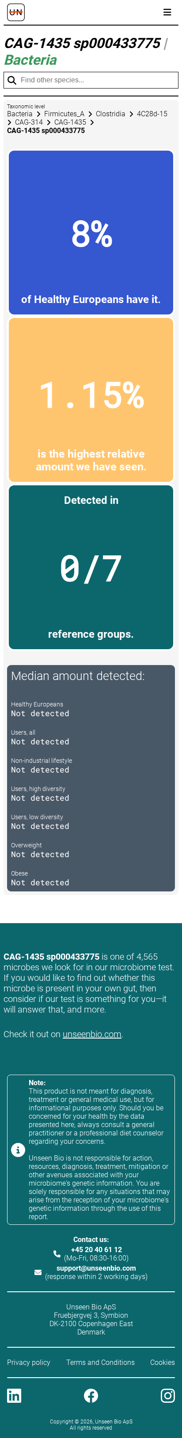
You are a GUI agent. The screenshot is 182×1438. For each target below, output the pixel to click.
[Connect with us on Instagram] (168, 1397)
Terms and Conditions (100, 1362)
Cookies (162, 1362)
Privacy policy (28, 1362)
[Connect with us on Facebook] (91, 1397)
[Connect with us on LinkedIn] (14, 1397)
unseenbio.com (92, 1034)
